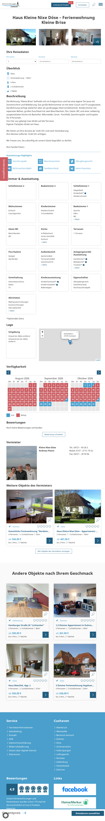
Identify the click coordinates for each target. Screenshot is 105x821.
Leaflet (98, 360)
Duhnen (60, 739)
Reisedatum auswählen (88, 813)
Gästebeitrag (15, 731)
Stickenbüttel (62, 765)
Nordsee (60, 758)
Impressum (14, 754)
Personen (10, 57)
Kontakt (13, 735)
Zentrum (60, 769)
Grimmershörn (63, 746)
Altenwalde (61, 731)
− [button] (42, 335)
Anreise (42, 57)
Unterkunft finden (62, 4)
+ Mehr (77, 219)
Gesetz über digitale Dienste (22, 750)
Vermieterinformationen (21, 727)
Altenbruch (61, 727)
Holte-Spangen (63, 750)
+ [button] (42, 331)
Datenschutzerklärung (20, 742)
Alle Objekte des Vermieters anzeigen (54, 551)
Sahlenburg (62, 762)
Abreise (74, 57)
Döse (58, 742)
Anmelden (82, 5)
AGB (11, 739)
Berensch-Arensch (65, 735)
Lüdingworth (62, 754)
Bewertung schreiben (53, 434)
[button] (5, 815)
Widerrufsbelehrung (19, 746)
